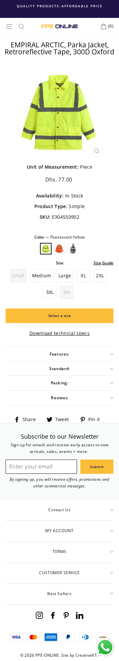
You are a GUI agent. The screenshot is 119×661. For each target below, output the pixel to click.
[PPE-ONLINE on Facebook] (53, 615)
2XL (100, 275)
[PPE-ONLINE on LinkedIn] (79, 615)
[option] (59, 6)
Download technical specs (59, 333)
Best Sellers (59, 593)
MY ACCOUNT (59, 530)
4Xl (66, 292)
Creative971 (87, 655)
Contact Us (59, 510)
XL (83, 275)
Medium (41, 275)
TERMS (59, 551)
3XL (50, 292)
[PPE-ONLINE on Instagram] (39, 615)
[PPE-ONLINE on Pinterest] (66, 615)
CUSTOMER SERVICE (59, 573)
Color (59, 237)
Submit (96, 466)
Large (65, 275)
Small (18, 275)
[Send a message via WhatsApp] (105, 647)
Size (59, 263)
